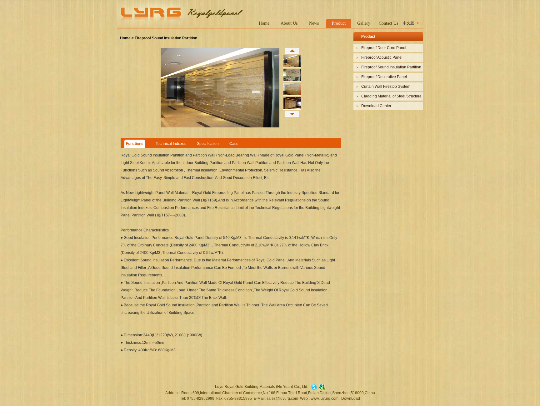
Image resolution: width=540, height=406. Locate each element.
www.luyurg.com (324, 398)
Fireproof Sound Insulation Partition (166, 38)
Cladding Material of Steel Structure (391, 96)
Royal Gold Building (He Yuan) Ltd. (180, 13)
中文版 (408, 23)
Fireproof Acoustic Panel (381, 57)
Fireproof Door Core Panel (383, 48)
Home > (127, 38)
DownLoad (350, 398)
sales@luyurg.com (282, 398)
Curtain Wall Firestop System (385, 86)
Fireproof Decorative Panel (384, 77)
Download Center (376, 106)
